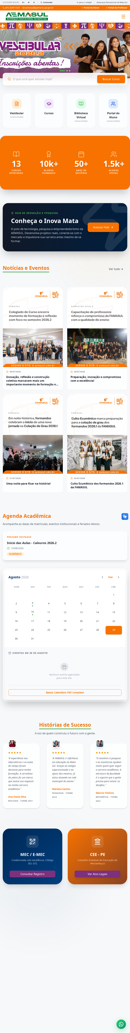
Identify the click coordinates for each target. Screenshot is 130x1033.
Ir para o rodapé (84, 2)
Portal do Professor (117, 7)
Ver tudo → (116, 269)
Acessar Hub (101, 227)
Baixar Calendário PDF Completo (65, 692)
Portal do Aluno (91, 7)
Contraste (47, 2)
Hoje (110, 577)
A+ (23, 2)
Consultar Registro (32, 874)
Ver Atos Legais (97, 874)
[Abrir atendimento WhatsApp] (121, 1024)
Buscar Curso (111, 79)
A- (29, 2)
